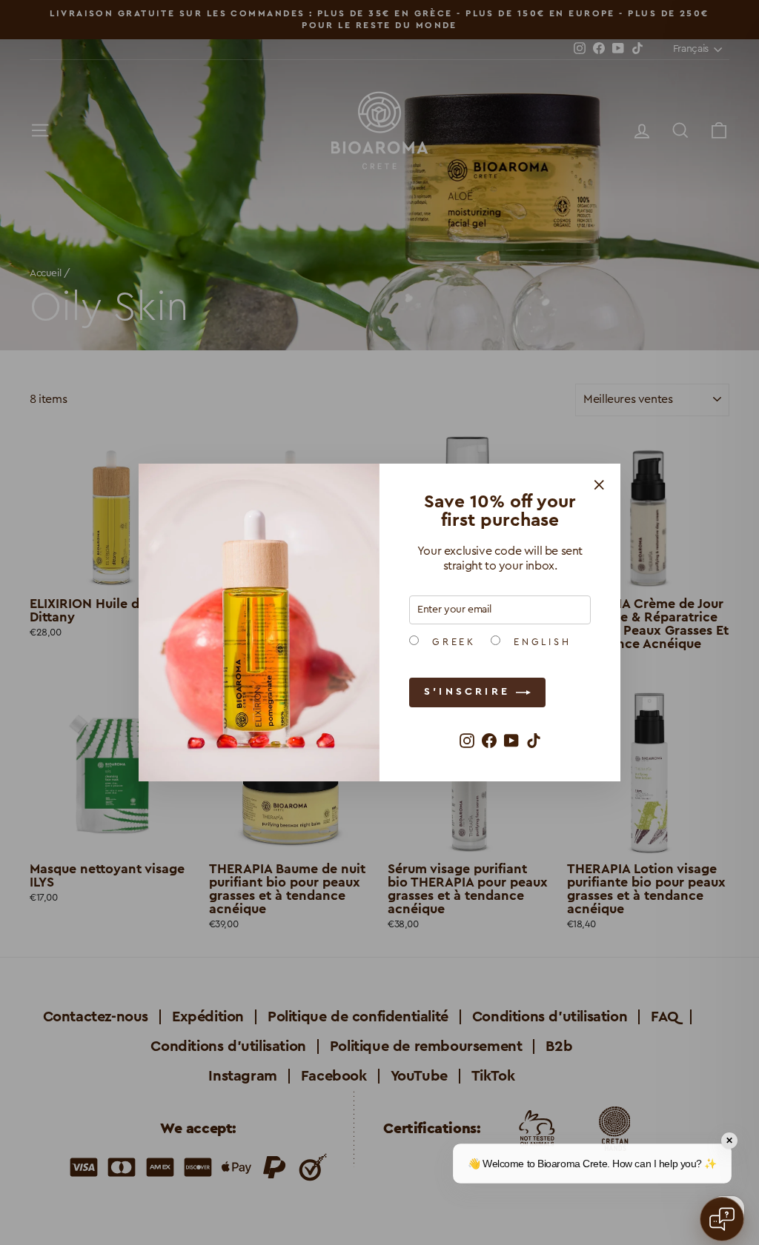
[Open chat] (722, 1219)
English (539, 642)
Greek (451, 642)
